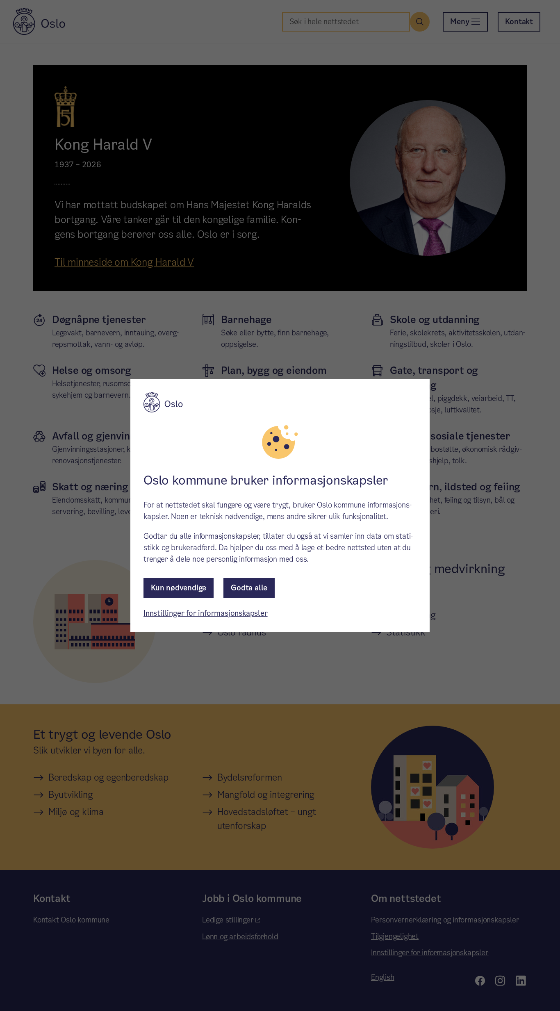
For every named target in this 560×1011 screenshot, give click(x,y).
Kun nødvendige (178, 588)
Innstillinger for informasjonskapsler (205, 613)
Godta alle (249, 588)
